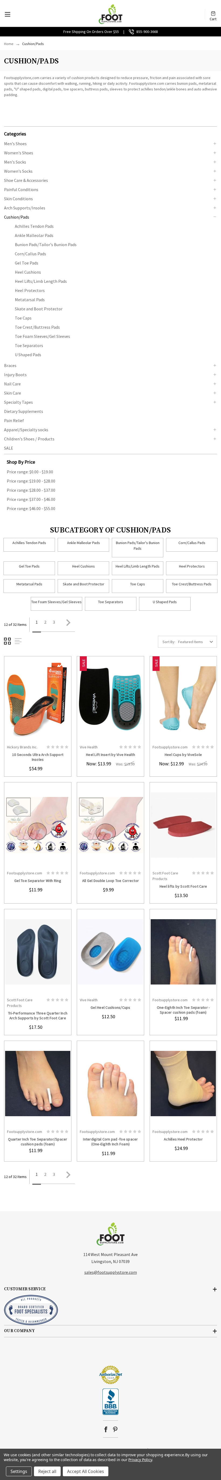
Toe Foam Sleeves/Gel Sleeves (42, 336)
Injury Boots (15, 374)
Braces (10, 365)
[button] (110, 133)
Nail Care (12, 383)
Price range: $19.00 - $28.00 (31, 481)
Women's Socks (18, 171)
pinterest (115, 1429)
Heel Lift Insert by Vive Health (110, 754)
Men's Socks (15, 162)
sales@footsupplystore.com (110, 1272)
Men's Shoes (15, 143)
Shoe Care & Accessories (26, 180)
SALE (8, 448)
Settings (19, 1471)
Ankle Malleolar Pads (34, 235)
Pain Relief (14, 420)
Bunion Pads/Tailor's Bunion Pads (46, 244)
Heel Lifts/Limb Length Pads (41, 281)
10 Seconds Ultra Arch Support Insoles (37, 757)
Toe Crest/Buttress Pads (37, 327)
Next (66, 624)
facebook (106, 1429)
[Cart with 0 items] (213, 11)
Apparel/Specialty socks (26, 429)
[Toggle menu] (7, 14)
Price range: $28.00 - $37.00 (31, 490)
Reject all (47, 1471)
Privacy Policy (140, 1459)
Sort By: (169, 641)
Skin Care (12, 393)
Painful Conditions (21, 189)
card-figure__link (37, 699)
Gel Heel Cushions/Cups (110, 1007)
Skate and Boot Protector (39, 308)
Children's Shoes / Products (29, 439)
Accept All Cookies (85, 1471)
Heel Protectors (30, 290)
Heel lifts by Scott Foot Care (183, 886)
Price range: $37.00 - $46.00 (31, 499)
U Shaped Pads (28, 354)
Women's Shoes (18, 152)
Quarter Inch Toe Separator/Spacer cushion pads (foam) (37, 1141)
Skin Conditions (18, 198)
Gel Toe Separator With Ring (37, 880)
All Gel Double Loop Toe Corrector (110, 880)
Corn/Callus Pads (30, 253)
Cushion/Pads (16, 217)
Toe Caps (23, 318)
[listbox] (197, 641)
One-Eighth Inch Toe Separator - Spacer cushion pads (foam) (183, 1010)
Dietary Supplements (23, 411)
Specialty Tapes (18, 402)
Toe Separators (29, 345)
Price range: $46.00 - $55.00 (31, 508)
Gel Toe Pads (26, 263)
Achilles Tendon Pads (34, 226)
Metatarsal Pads (30, 299)
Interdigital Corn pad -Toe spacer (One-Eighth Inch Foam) (110, 1141)
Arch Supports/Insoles (24, 208)
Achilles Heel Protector (183, 1139)
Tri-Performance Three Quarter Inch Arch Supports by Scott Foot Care (38, 1015)
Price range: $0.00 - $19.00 (30, 471)
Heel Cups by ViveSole (183, 754)
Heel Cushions (28, 272)
